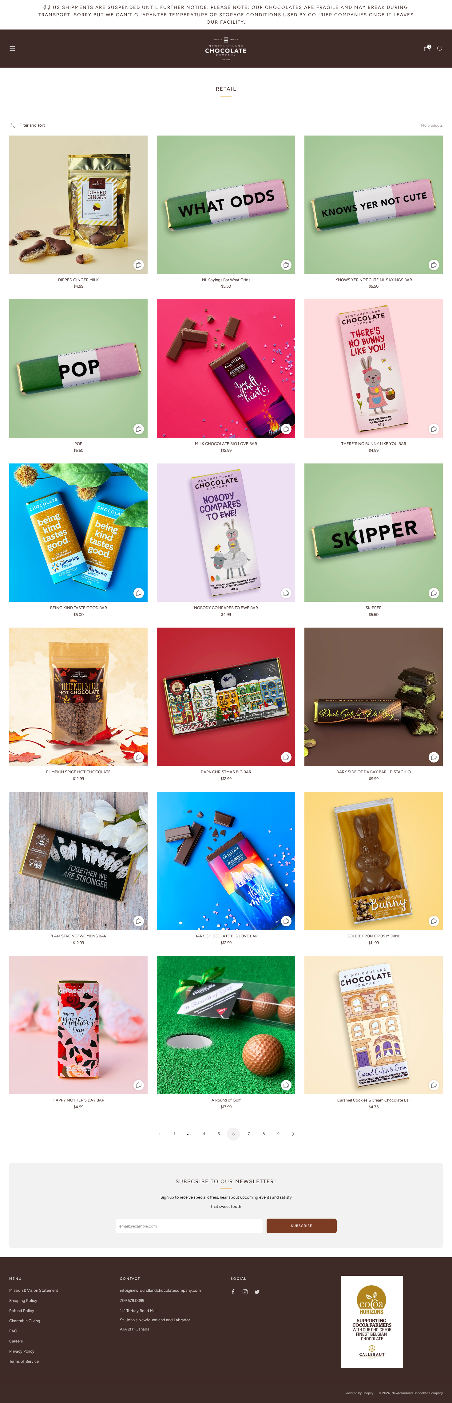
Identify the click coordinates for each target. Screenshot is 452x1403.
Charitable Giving (24, 1320)
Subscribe (301, 1226)
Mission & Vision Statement (33, 1290)
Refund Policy (21, 1310)
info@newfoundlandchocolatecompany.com (160, 1290)
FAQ (13, 1331)
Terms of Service (24, 1361)
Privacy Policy (21, 1351)
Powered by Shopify (358, 1393)
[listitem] (226, 15)
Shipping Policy (23, 1300)
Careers (16, 1341)
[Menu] (12, 48)
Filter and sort (32, 125)
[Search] (440, 48)
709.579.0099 (132, 1300)
